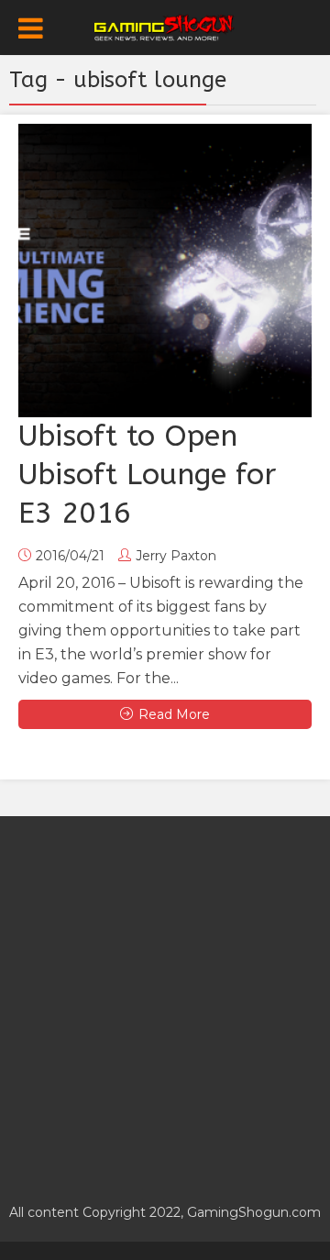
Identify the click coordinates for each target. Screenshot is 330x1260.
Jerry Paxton (176, 555)
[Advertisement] (165, 999)
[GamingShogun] (165, 26)
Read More (174, 714)
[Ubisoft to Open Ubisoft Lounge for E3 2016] (165, 270)
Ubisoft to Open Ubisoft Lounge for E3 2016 (147, 474)
